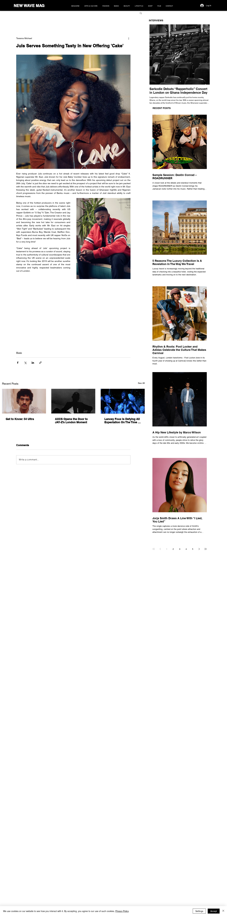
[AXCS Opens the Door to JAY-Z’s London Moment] (73, 401)
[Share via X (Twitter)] (25, 362)
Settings (199, 911)
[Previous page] (160, 549)
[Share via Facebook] (17, 362)
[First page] (153, 549)
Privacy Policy (122, 911)
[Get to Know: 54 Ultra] (24, 401)
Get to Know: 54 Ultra (20, 419)
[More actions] (128, 38)
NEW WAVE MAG (29, 5)
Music (19, 352)
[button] (140, 13)
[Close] (223, 911)
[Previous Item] (155, 54)
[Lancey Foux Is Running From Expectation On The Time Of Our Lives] (123, 401)
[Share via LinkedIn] (32, 362)
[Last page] (205, 549)
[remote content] (73, 308)
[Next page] (199, 549)
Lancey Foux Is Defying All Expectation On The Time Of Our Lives (122, 420)
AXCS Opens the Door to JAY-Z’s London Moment (71, 420)
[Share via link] (40, 362)
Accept (213, 911)
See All (141, 383)
